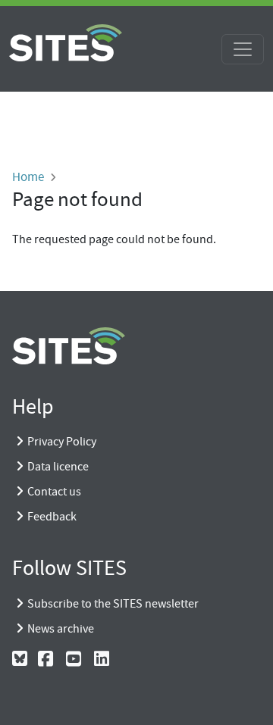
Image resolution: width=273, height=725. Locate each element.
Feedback (52, 516)
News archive (60, 628)
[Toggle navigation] (242, 49)
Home (28, 176)
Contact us (54, 491)
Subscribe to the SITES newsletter (113, 603)
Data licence (58, 466)
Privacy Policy (61, 441)
